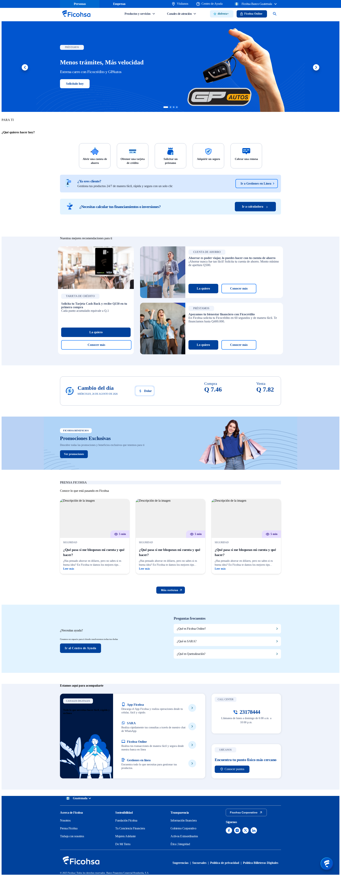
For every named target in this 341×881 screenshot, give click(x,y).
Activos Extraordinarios (184, 836)
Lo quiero (203, 344)
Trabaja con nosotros (72, 836)
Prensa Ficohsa (68, 828)
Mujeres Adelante (125, 836)
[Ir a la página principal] (76, 18)
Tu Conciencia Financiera (130, 828)
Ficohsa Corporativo (244, 812)
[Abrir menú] (327, 863)
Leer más (68, 568)
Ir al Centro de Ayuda (80, 648)
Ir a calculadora (252, 206)
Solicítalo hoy (75, 83)
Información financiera (183, 820)
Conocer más (96, 344)
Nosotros (65, 820)
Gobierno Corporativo (183, 828)
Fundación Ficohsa (126, 820)
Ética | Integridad (180, 844)
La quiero (96, 332)
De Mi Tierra (122, 844)
